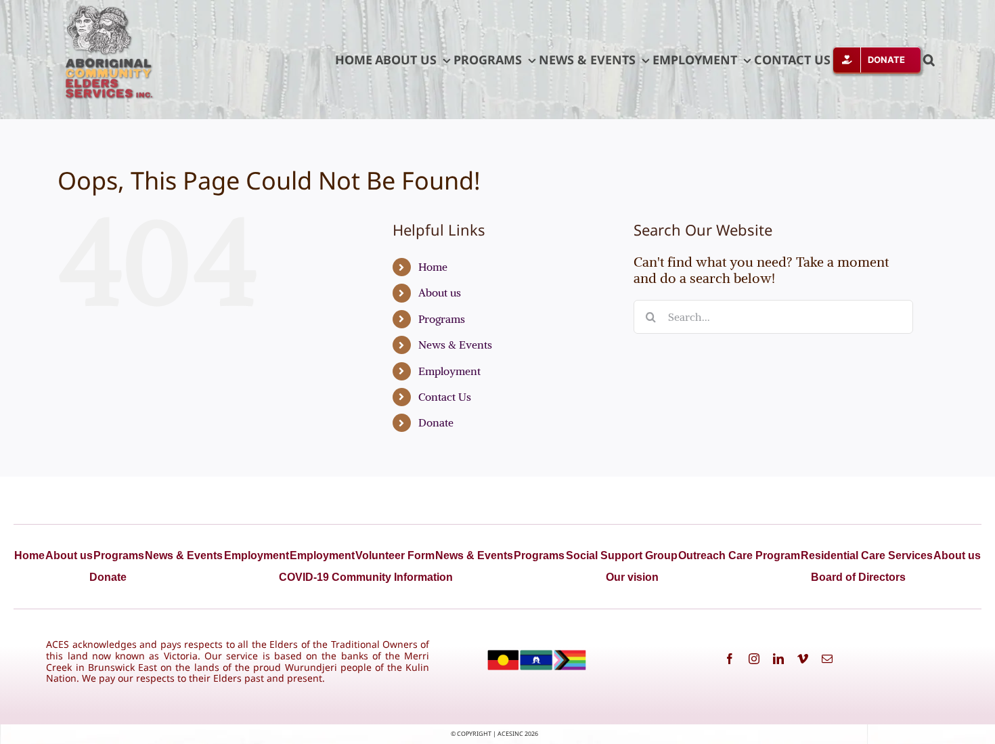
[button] (929, 59)
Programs (441, 319)
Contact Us (444, 396)
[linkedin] (778, 658)
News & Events (455, 344)
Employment (449, 371)
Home (432, 266)
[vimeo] (802, 658)
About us (439, 292)
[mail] (827, 658)
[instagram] (754, 658)
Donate (436, 422)
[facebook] (729, 658)
